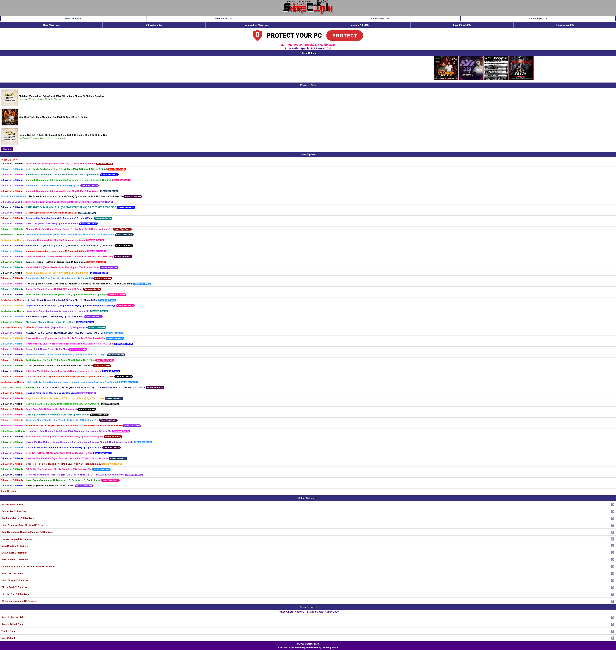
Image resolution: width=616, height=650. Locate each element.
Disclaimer (298, 647)
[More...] (7, 149)
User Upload (8, 638)
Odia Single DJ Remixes (14, 552)
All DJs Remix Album (12, 504)
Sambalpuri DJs (223, 18)
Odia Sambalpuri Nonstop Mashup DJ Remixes (27, 532)
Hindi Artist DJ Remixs (13, 573)
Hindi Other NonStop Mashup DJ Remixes (24, 525)
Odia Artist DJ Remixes (13, 511)
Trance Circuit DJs (565, 25)
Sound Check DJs (462, 25)
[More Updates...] (9, 491)
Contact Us (284, 647)
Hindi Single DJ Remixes (14, 580)
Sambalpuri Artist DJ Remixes (17, 518)
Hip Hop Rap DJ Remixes (15, 594)
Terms (326, 647)
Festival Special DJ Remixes (16, 539)
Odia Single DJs (538, 18)
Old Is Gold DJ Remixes (14, 587)
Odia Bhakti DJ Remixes (14, 546)
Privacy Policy (313, 647)
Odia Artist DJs (73, 18)
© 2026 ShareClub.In (308, 643)
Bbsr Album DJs (51, 25)
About (334, 647)
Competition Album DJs (257, 25)
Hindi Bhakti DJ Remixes (14, 559)
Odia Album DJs (154, 25)
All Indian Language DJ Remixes (19, 601)
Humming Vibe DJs (359, 25)
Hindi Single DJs (380, 18)
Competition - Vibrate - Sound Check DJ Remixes (28, 566)
